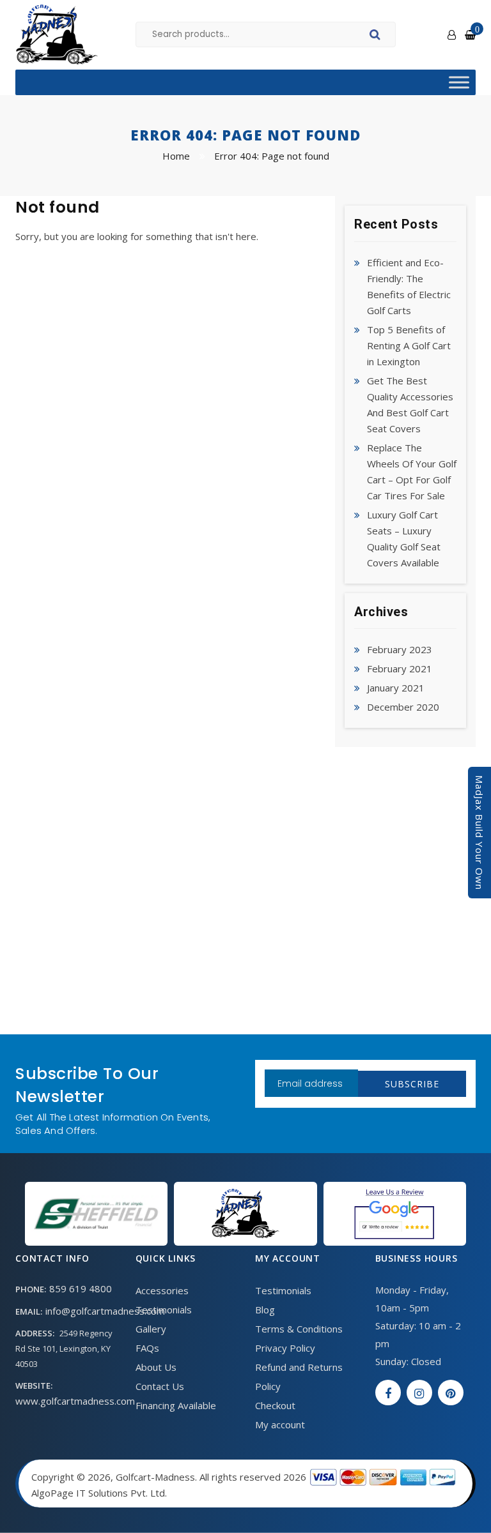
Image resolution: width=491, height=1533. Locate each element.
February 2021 (399, 668)
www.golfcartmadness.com (75, 1400)
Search (377, 36)
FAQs (147, 1347)
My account (280, 1424)
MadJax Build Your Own (479, 832)
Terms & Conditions (299, 1328)
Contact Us (160, 1386)
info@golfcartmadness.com (105, 1310)
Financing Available (176, 1405)
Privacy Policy (285, 1347)
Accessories (162, 1290)
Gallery (151, 1328)
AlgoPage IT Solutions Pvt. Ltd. (99, 1492)
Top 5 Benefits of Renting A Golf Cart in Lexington (409, 345)
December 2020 (403, 706)
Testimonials (164, 1309)
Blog (265, 1309)
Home (176, 155)
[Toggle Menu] (459, 82)
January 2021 (396, 687)
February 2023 (399, 649)
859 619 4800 (80, 1288)
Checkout (275, 1405)
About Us (156, 1367)
